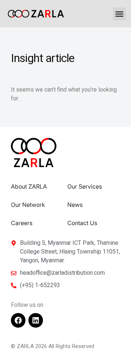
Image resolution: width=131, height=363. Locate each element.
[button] (119, 13)
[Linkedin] (35, 320)
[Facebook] (18, 320)
